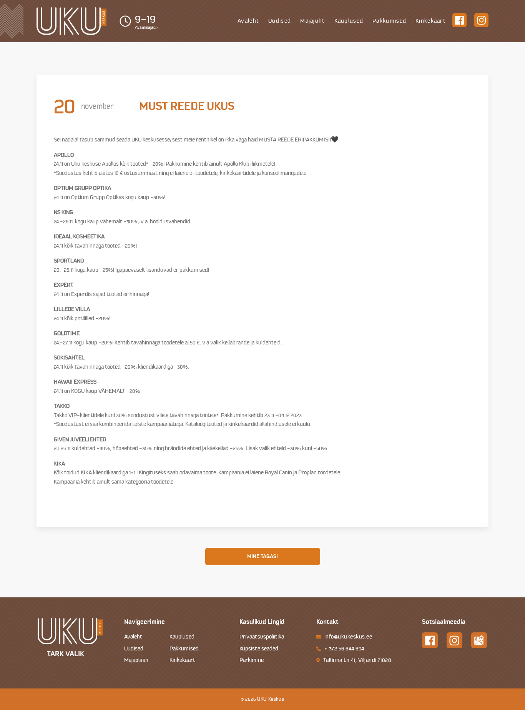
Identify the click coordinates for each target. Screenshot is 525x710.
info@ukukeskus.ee (348, 636)
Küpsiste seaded (258, 648)
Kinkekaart (430, 21)
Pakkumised (389, 21)
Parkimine (251, 660)
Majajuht (312, 21)
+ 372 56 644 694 (344, 648)
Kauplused (349, 21)
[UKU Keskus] (71, 21)
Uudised (279, 21)
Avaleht (248, 21)
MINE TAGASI (262, 556)
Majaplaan (136, 660)
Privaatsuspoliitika (261, 636)
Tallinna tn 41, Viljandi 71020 (357, 660)
